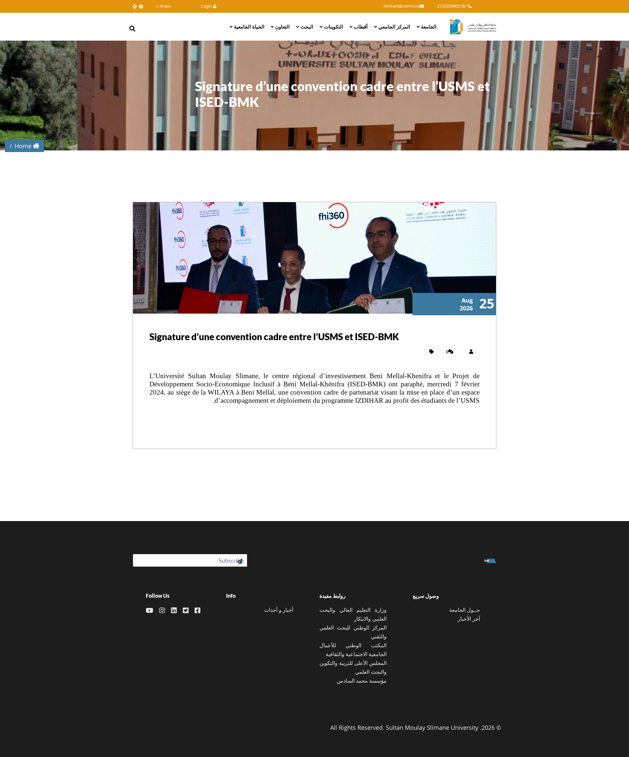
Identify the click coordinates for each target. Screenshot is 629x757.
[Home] (471, 26)
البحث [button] (306, 26)
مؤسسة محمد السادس (362, 680)
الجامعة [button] (428, 26)
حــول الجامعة (464, 609)
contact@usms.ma (402, 6)
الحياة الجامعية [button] (248, 26)
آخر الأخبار (469, 618)
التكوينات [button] (333, 26)
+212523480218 (452, 6)
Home (23, 146)
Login (207, 6)
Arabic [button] (165, 6)
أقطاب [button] (360, 26)
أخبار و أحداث (278, 609)
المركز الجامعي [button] (393, 26)
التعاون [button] (282, 26)
